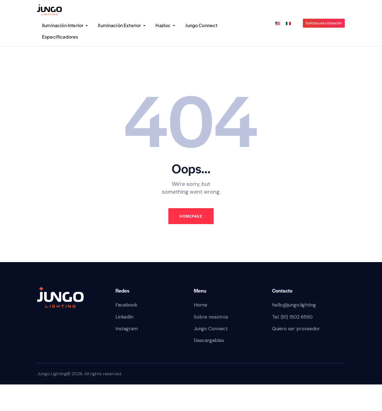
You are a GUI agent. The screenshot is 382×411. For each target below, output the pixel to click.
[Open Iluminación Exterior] (144, 25)
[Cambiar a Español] (288, 23)
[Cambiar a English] (277, 23)
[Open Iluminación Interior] (86, 25)
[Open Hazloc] (174, 25)
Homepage (191, 216)
